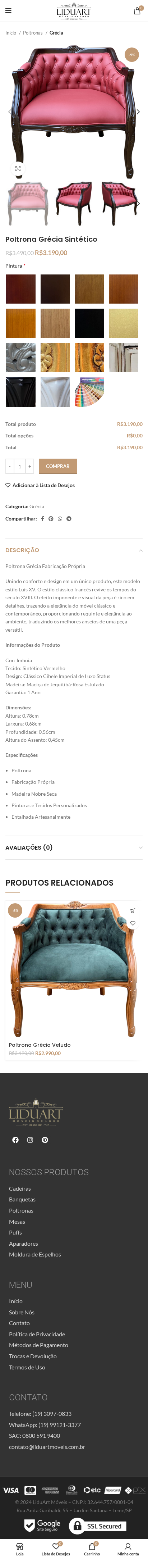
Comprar (58, 466)
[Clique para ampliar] (18, 169)
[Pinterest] (44, 1139)
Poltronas (33, 33)
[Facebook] (15, 1139)
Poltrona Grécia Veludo (40, 1045)
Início (11, 33)
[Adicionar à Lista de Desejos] (132, 923)
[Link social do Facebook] (42, 518)
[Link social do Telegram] (69, 518)
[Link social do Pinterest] (51, 518)
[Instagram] (30, 1139)
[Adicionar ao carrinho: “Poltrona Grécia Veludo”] (132, 910)
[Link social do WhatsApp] (60, 518)
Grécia (56, 33)
